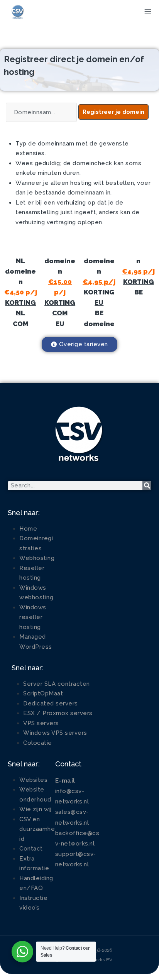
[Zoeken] (146, 485)
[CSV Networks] (17, 11)
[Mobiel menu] (147, 12)
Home (28, 528)
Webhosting (36, 558)
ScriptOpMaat (43, 693)
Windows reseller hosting (32, 617)
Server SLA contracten (56, 683)
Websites (33, 779)
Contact (31, 848)
